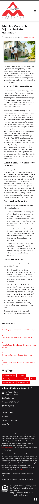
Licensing (5, 416)
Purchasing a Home (28, 37)
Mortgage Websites (17, 493)
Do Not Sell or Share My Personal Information (17, 480)
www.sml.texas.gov (7, 447)
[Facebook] (35, 499)
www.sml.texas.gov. (22, 470)
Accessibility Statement (10, 420)
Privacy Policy (6, 424)
